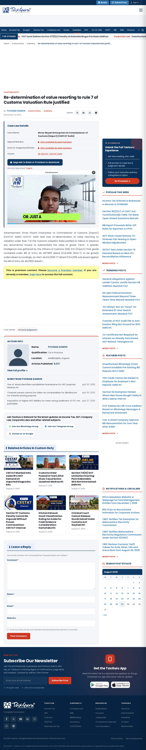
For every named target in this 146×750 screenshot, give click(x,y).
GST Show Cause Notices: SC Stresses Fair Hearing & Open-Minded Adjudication (119, 239)
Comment (13, 560)
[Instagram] (34, 719)
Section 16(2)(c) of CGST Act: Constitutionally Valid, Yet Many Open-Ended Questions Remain (120, 215)
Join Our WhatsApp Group (25, 426)
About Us (125, 708)
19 (117, 598)
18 (111, 598)
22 (134, 598)
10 (105, 593)
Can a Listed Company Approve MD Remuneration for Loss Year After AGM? (120, 423)
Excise (66, 30)
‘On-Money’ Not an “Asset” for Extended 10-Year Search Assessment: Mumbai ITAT (119, 310)
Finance (131, 30)
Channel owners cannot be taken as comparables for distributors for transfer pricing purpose (42, 394)
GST (86, 30)
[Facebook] (6, 719)
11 (111, 593)
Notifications (101, 708)
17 (105, 598)
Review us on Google (22, 433)
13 (122, 593)
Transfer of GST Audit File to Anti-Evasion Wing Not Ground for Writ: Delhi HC (121, 324)
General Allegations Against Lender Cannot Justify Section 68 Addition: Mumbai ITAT (121, 282)
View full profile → (17, 370)
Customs (77, 30)
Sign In (136, 2)
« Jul (105, 615)
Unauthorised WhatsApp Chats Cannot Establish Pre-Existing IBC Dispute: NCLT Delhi (121, 368)
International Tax (51, 726)
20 (122, 598)
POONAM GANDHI (16, 111)
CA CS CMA (97, 30)
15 (134, 593)
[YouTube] (20, 719)
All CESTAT (43, 153)
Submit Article (127, 713)
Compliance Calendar (106, 722)
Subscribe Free (60, 680)
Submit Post (121, 2)
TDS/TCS (48, 722)
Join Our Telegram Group (60, 426)
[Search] (142, 30)
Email (10, 606)
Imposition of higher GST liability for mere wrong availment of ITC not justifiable (43, 402)
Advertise (125, 717)
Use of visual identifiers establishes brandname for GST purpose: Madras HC (41, 386)
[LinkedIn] (27, 719)
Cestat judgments (28, 330)
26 (116, 604)
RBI (115, 30)
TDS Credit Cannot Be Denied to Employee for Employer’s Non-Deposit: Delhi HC (120, 381)
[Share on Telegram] (96, 112)
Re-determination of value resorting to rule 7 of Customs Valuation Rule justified (51, 100)
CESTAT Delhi (55, 153)
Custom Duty (18, 43)
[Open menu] (141, 10)
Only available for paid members (56, 142)
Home (4, 30)
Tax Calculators (103, 726)
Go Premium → (122, 181)
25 (111, 604)
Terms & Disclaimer (133, 738)
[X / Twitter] (13, 719)
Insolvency (75, 722)
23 (139, 598)
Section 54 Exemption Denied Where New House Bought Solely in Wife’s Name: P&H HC (121, 395)
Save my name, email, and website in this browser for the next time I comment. (44, 629)
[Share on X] (77, 112)
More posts (108, 263)
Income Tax (14, 30)
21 (128, 598)
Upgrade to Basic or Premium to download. (36, 162)
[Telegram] (13, 726)
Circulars (100, 713)
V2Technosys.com (57, 738)
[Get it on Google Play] (99, 684)
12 (117, 593)
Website (11, 618)
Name (11, 594)
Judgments (101, 717)
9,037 (57, 363)
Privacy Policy (117, 738)
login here (35, 274)
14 (128, 593)
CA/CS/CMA (75, 726)
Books (104, 2)
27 (122, 604)
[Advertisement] (73, 68)
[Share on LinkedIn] (83, 112)
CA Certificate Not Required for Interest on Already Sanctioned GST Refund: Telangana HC (120, 338)
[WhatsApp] (6, 726)
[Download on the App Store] (120, 684)
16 (139, 593)
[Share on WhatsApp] (89, 112)
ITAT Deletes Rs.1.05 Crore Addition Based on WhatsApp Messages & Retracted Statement (122, 409)
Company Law (53, 30)
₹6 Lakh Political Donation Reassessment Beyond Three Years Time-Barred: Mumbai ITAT (121, 296)
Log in (29, 168)
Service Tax (38, 30)
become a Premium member (64, 270)
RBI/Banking (75, 717)
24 (105, 604)
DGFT (107, 30)
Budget (26, 30)
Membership (127, 726)
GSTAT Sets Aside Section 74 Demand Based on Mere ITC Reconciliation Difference (118, 253)
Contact (125, 722)
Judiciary (31, 43)
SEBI (122, 30)
